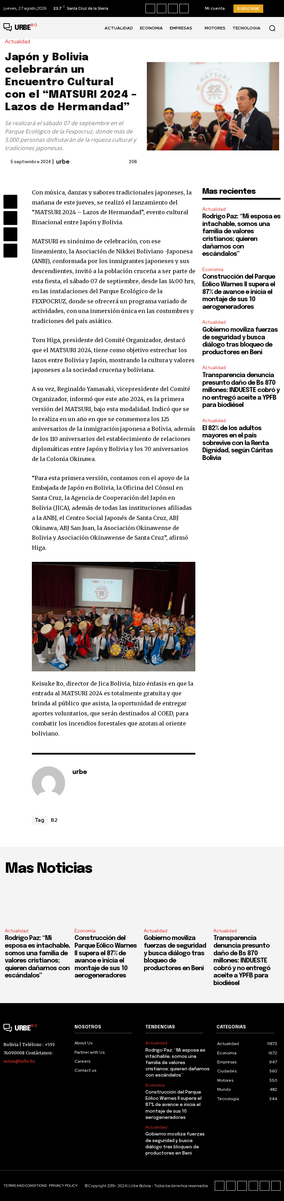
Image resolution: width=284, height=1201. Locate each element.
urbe (63, 162)
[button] (272, 28)
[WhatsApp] (10, 251)
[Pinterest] (10, 234)
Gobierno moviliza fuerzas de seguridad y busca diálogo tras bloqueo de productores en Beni (175, 953)
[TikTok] (173, 9)
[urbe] (48, 783)
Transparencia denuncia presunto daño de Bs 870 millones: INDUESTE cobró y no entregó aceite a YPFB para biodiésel (240, 390)
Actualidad (17, 41)
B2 (54, 819)
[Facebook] (150, 9)
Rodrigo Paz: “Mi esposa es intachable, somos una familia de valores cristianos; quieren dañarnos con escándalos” (177, 1063)
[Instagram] (162, 9)
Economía (212, 269)
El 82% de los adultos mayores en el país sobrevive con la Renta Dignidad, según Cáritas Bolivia (237, 443)
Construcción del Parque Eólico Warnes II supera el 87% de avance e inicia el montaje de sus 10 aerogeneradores (238, 292)
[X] (184, 9)
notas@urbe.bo (19, 1061)
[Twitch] (253, 1186)
